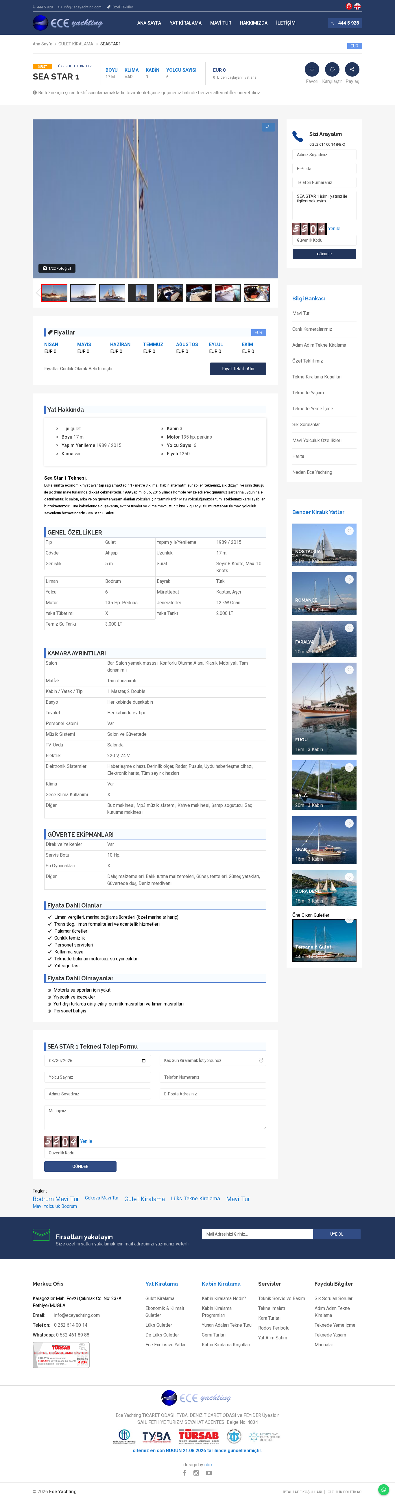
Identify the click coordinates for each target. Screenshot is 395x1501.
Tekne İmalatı (271, 1308)
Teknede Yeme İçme (312, 408)
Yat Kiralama (186, 23)
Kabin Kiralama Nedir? (224, 1298)
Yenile (86, 1141)
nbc (208, 1464)
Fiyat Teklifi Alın (238, 368)
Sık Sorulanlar (306, 424)
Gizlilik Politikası (345, 1492)
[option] (54, 293)
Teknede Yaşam (308, 392)
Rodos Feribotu (273, 1328)
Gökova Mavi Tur (101, 1198)
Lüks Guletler (158, 1325)
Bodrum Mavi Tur (56, 1199)
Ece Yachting (349, 6)
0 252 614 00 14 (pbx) (327, 144)
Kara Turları (269, 1318)
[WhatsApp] (383, 1489)
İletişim (286, 23)
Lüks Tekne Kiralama (195, 1198)
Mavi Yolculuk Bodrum (55, 1206)
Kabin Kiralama (221, 1284)
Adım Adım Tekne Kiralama (319, 345)
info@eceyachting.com (82, 7)
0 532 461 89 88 (72, 1335)
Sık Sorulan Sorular (333, 1298)
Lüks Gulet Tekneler (74, 66)
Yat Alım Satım (272, 1338)
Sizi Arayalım (325, 134)
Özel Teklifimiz (307, 361)
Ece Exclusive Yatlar (165, 1344)
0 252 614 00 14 (70, 1325)
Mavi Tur (220, 23)
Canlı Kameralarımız (312, 329)
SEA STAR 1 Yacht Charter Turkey (357, 6)
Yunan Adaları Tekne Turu (227, 1325)
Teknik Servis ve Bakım (281, 1298)
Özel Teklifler (122, 7)
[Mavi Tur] (197, 1397)
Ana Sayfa (149, 23)
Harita (298, 456)
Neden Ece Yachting (312, 472)
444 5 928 (45, 7)
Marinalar (324, 1344)
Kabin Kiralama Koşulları (226, 1344)
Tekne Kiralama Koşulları (317, 377)
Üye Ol (336, 1234)
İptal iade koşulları (302, 1492)
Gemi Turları (214, 1335)
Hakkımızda (253, 23)
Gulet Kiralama (144, 1199)
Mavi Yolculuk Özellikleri (317, 440)
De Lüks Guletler (162, 1335)
